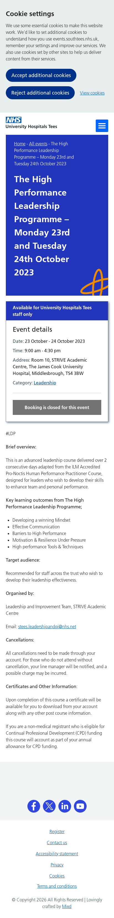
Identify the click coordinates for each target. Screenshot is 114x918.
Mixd (66, 906)
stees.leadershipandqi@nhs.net (47, 626)
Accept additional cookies (41, 75)
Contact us (57, 842)
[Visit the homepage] (31, 123)
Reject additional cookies (40, 93)
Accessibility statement (57, 853)
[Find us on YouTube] (80, 804)
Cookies (56, 876)
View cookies (92, 93)
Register (57, 831)
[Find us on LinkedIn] (64, 804)
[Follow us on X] (49, 804)
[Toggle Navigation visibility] (102, 126)
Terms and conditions (57, 886)
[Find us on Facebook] (33, 804)
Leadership (45, 383)
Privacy (57, 865)
